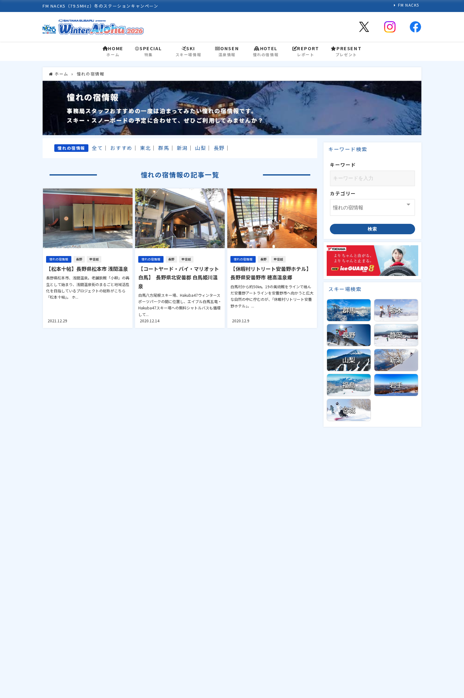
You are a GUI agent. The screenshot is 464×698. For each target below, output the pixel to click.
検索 (373, 228)
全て (97, 148)
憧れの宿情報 (58, 259)
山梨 (200, 148)
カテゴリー (343, 193)
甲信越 (94, 259)
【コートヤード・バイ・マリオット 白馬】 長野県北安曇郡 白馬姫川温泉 (178, 277)
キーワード (343, 164)
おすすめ (121, 148)
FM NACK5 (408, 5)
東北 (145, 148)
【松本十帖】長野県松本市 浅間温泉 (87, 268)
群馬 (163, 148)
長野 (219, 148)
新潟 (182, 148)
